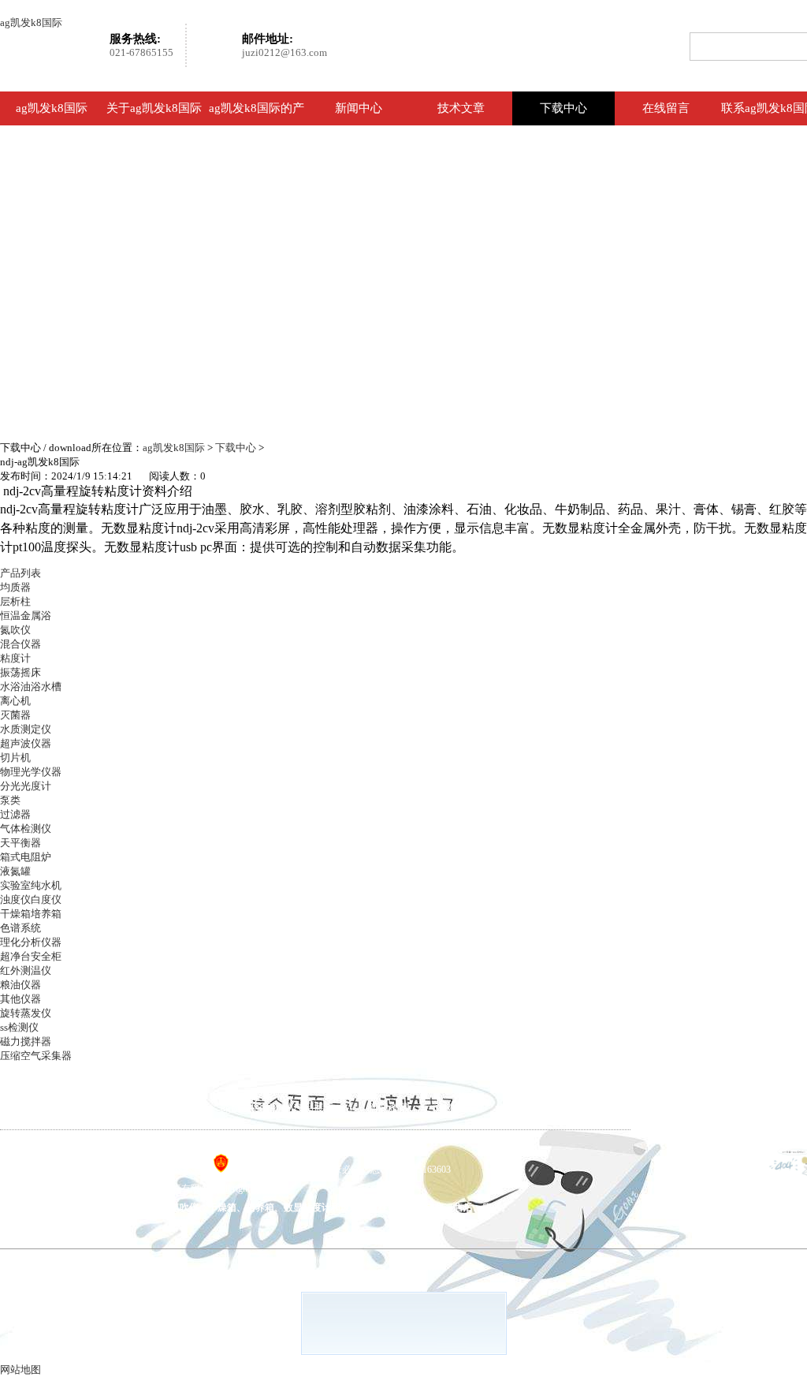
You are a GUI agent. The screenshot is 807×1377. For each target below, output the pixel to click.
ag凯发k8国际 (31, 22)
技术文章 (461, 108)
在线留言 (666, 108)
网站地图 (20, 1369)
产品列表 (20, 573)
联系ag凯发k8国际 (124, 1150)
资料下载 (538, 1108)
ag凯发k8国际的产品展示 (256, 125)
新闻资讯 (388, 1108)
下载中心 (563, 108)
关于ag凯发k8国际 (154, 108)
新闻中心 (358, 108)
